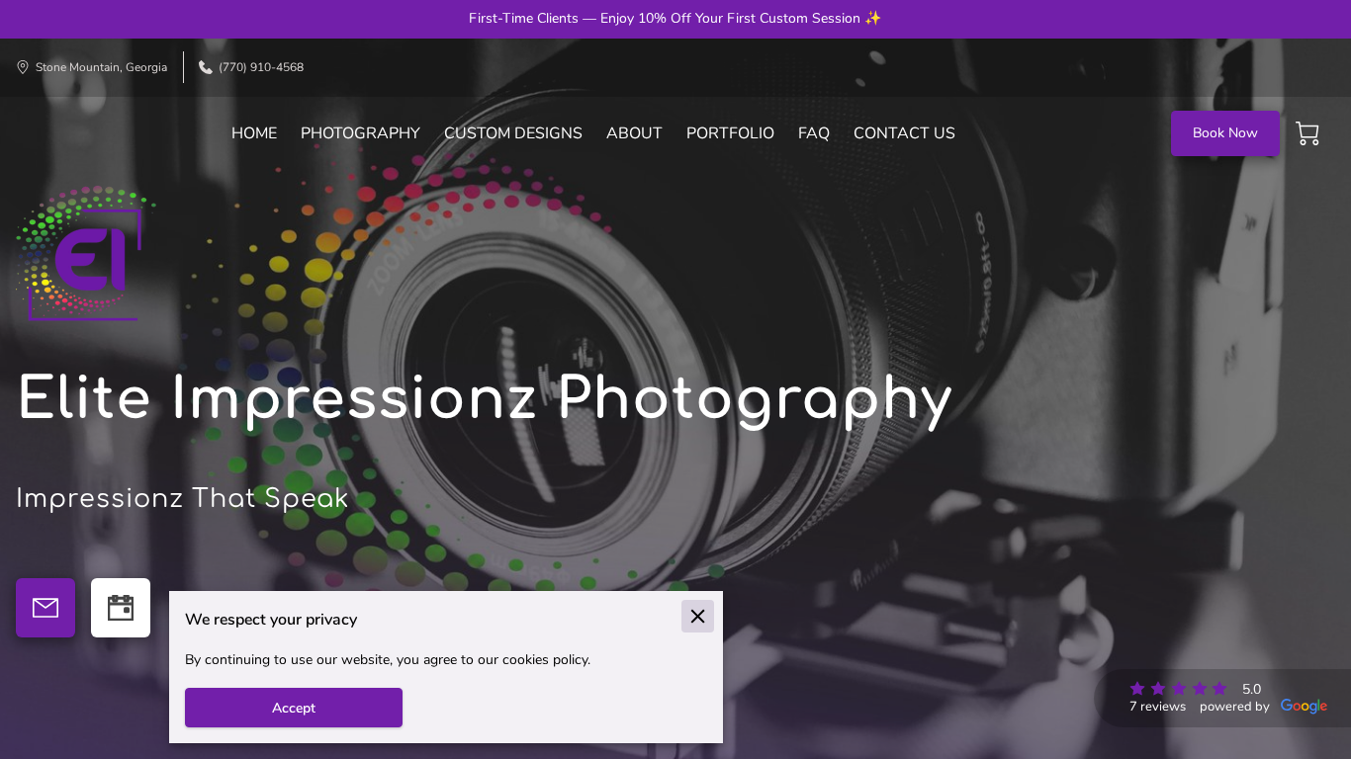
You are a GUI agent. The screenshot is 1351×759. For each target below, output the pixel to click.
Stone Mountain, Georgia (101, 67)
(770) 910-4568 (261, 67)
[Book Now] (120, 607)
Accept (293, 708)
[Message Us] (45, 607)
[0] (1307, 133)
